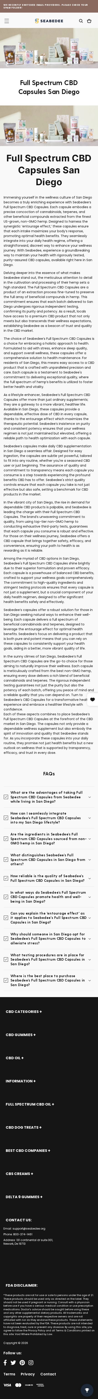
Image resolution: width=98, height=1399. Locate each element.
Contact (48, 1374)
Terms (9, 1374)
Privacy (28, 1374)
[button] (81, 21)
